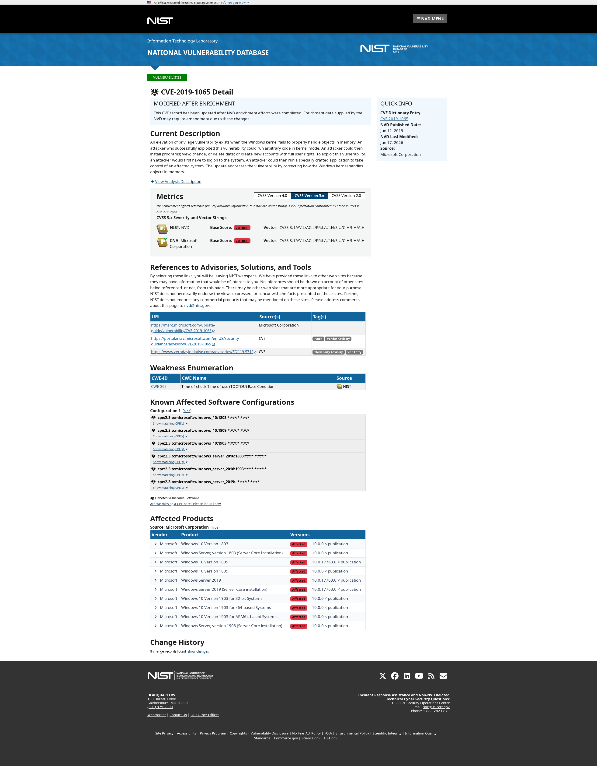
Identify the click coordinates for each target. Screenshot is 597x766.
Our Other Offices (205, 714)
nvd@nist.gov (196, 305)
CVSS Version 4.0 (272, 195)
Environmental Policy (352, 733)
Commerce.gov (286, 738)
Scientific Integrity (387, 733)
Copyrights (238, 733)
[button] (430, 18)
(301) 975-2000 (160, 706)
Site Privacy (164, 733)
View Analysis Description (178, 181)
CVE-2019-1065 (394, 118)
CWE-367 (159, 386)
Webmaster (156, 714)
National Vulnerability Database (208, 52)
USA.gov (330, 738)
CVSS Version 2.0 (346, 195)
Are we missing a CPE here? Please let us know (185, 504)
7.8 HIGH (242, 228)
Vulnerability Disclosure (269, 733)
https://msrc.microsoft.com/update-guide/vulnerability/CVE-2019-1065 (183, 328)
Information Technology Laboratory (182, 41)
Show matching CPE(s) (169, 423)
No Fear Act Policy (306, 733)
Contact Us (178, 714)
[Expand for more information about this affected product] (155, 544)
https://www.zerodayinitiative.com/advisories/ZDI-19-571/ (202, 351)
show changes (198, 651)
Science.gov (311, 738)
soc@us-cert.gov (436, 706)
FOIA (328, 733)
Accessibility (186, 733)
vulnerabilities (167, 77)
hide (187, 411)
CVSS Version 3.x (309, 195)
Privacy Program (213, 733)
